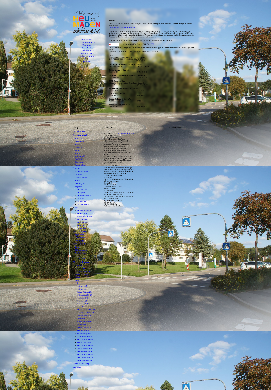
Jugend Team (79, 235)
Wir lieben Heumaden (87, 56)
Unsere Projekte (87, 48)
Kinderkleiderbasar (81, 238)
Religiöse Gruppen (81, 253)
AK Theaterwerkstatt (84, 195)
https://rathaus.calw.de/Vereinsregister (122, 27)
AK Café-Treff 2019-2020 (86, 310)
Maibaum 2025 (82, 286)
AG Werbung (81, 228)
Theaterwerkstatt (80, 165)
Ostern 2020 (81, 319)
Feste (76, 207)
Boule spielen (79, 162)
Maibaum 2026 (80, 156)
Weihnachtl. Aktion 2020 (85, 313)
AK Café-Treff (82, 190)
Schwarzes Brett (86, 39)
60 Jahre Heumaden (83, 331)
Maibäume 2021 (82, 304)
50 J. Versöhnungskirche (85, 357)
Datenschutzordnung (87, 59)
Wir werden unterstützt (84, 336)
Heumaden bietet (87, 53)
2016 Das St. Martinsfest (85, 345)
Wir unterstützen (86, 50)
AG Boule (80, 198)
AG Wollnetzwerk (83, 204)
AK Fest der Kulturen (84, 210)
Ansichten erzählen (81, 268)
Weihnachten (79, 147)
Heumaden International (83, 271)
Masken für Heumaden (84, 322)
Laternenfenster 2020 (84, 316)
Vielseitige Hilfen (80, 259)
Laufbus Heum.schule (84, 348)
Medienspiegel (82, 301)
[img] (87, 21)
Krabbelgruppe (80, 240)
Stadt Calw (78, 138)
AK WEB (80, 225)
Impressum (87, 62)
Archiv (77, 283)
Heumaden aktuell (87, 42)
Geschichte (78, 265)
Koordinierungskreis (84, 333)
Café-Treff (78, 159)
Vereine (77, 256)
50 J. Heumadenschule (84, 351)
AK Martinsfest (82, 213)
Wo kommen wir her (81, 171)
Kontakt (77, 180)
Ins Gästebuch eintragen (126, 133)
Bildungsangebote (81, 250)
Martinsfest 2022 (82, 298)
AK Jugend (81, 193)
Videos (77, 280)
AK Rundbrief (82, 222)
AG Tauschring (82, 201)
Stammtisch (78, 153)
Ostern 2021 (81, 307)
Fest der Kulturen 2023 (84, 292)
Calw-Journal (79, 141)
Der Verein (78, 174)
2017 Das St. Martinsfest (85, 339)
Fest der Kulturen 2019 (84, 328)
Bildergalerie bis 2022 (82, 274)
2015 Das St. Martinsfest (85, 354)
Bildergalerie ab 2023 (82, 277)
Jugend (77, 150)
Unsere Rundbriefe (81, 177)
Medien (77, 144)
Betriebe (77, 247)
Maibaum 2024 (82, 289)
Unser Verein (86, 45)
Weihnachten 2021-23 (84, 295)
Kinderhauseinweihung (85, 360)
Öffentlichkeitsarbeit (81, 219)
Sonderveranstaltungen (84, 216)
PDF (152, 44)
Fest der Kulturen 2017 (84, 342)
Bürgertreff (78, 187)
